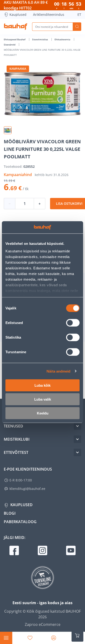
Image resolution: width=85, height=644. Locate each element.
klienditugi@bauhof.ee (27, 488)
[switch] (73, 323)
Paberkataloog (20, 521)
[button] (8, 130)
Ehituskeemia (63, 39)
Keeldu (42, 413)
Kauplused (17, 14)
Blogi (10, 513)
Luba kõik (42, 385)
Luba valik (42, 399)
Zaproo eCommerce (42, 624)
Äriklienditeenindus (48, 14)
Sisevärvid (10, 44)
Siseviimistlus (40, 39)
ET (79, 14)
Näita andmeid (58, 371)
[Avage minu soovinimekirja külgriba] (30, 638)
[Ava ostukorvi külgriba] (77, 635)
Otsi (77, 26)
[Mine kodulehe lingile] (15, 26)
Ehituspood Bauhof (15, 39)
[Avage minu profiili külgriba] (53, 638)
